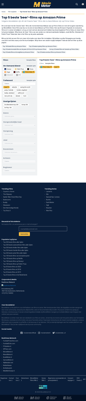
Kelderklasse (7, 365)
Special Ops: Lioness (53, 197)
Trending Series (51, 189)
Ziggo (8, 72)
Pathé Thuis (20, 69)
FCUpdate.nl (7, 346)
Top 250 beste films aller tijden (13, 242)
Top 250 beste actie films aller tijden (15, 253)
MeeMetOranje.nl (9, 371)
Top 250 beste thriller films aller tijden (15, 247)
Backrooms (7, 199)
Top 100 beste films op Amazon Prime (14, 46)
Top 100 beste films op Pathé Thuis (14, 264)
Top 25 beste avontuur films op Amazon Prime (51, 52)
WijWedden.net (8, 362)
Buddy (5, 202)
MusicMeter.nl (7, 354)
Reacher (49, 208)
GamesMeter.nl (8, 360)
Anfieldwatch (7, 368)
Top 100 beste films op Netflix (13, 258)
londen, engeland (22, 90)
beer (5, 87)
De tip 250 (25, 104)
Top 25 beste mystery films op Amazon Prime (42, 46)
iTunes (31, 69)
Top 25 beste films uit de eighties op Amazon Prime (18, 52)
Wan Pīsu (49, 210)
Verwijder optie (31, 66)
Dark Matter (50, 202)
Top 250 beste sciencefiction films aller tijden (18, 245)
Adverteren (25, 378)
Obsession (6, 205)
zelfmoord (21, 93)
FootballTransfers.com (10, 341)
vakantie (14, 87)
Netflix (18, 72)
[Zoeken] (77, 4)
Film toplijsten (12, 11)
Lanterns (49, 191)
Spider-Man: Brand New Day (12, 197)
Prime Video (29, 72)
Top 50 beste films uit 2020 (12, 267)
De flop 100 (7, 107)
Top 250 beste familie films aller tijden (15, 250)
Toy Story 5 (7, 210)
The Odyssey (7, 194)
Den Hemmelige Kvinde (10, 208)
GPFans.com (7, 349)
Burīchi (48, 199)
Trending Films (7, 189)
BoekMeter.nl (7, 357)
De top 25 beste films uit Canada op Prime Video (64, 49)
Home (3, 11)
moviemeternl (45, 333)
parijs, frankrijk (8, 90)
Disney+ (9, 69)
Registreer (4, 378)
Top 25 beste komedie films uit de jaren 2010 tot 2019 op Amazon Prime (24, 49)
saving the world (25, 87)
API (84, 379)
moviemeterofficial (29, 333)
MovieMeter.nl (7, 352)
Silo (47, 194)
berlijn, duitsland (9, 93)
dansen (18, 96)
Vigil (47, 205)
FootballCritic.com (9, 343)
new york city (8, 96)
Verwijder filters (31, 60)
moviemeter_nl (60, 333)
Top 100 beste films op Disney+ (13, 261)
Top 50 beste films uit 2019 (12, 272)
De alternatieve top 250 (11, 104)
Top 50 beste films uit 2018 (12, 269)
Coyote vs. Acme (8, 191)
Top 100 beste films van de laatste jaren (16, 256)
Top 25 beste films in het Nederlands (15, 275)
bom (24, 96)
